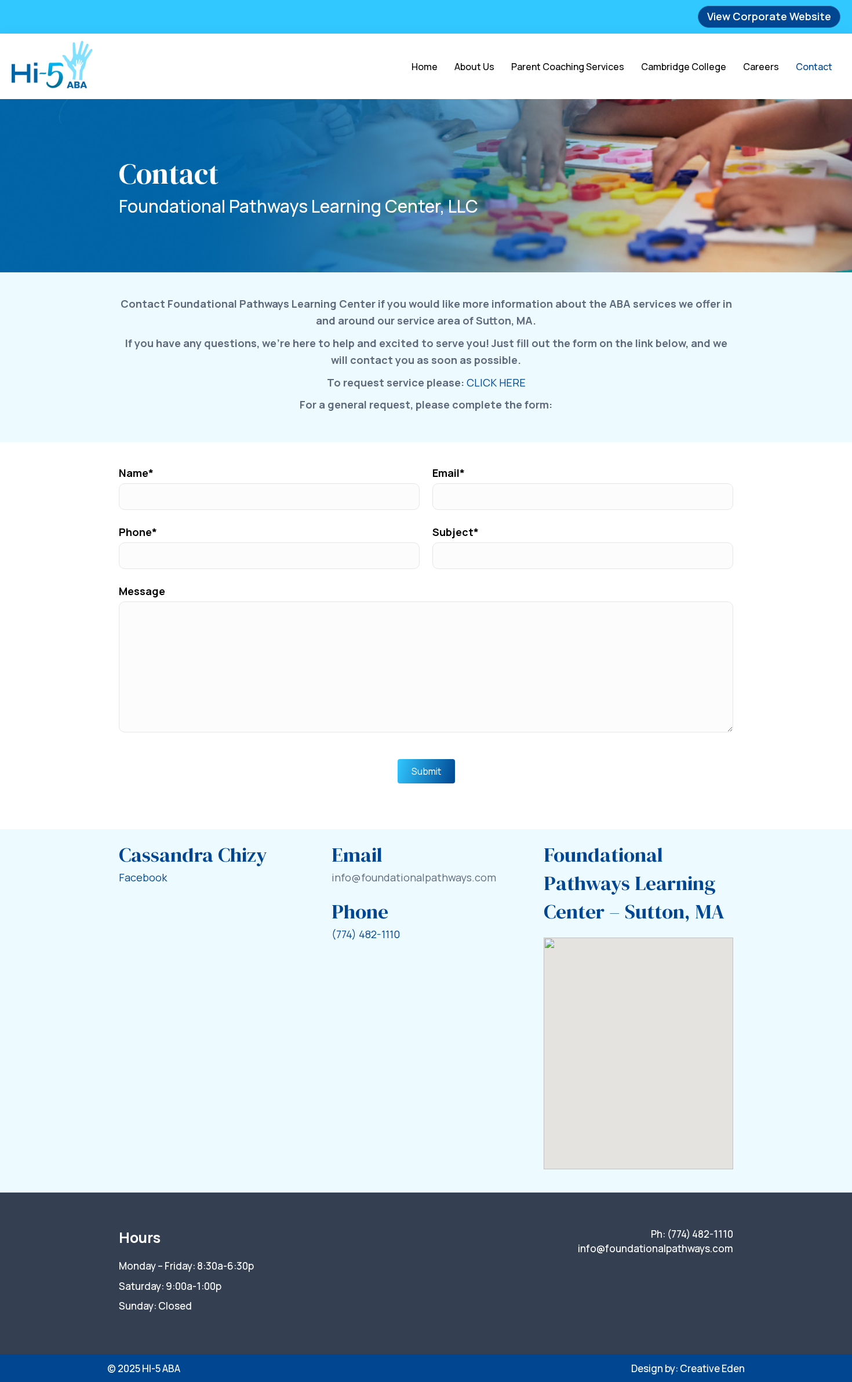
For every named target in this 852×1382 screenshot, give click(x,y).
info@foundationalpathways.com (655, 1248)
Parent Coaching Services (567, 66)
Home (425, 66)
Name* (136, 473)
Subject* (455, 532)
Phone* (138, 532)
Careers (761, 66)
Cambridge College (683, 66)
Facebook (143, 877)
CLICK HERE (496, 382)
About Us (474, 66)
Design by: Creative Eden (688, 1368)
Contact (814, 66)
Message (142, 591)
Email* (448, 473)
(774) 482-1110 (366, 934)
